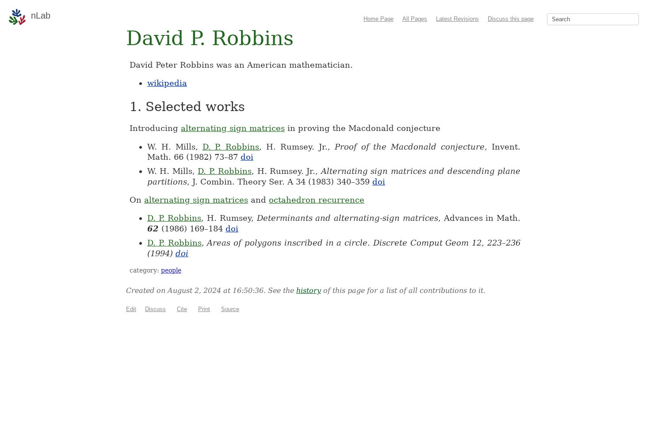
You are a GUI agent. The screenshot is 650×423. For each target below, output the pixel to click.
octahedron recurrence (316, 199)
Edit (131, 309)
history (308, 290)
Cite (182, 309)
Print (204, 309)
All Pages (414, 18)
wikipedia (167, 83)
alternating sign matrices (233, 128)
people (171, 270)
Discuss (155, 309)
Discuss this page (511, 18)
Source (230, 309)
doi (247, 157)
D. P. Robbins (231, 146)
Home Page (378, 18)
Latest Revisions (457, 18)
